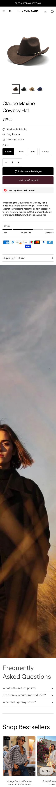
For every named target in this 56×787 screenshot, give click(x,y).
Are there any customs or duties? (24, 695)
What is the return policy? (19, 688)
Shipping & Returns (13, 257)
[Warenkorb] (52, 11)
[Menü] (3, 11)
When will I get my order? (19, 702)
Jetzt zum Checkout (28, 180)
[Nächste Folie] (50, 766)
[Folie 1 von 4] (15, 89)
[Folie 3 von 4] (32, 89)
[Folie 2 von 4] (24, 89)
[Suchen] (10, 11)
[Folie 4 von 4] (40, 89)
